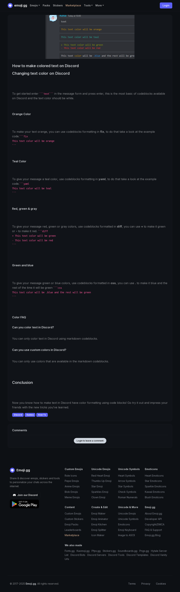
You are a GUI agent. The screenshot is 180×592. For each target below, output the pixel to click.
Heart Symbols (126, 475)
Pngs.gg (144, 550)
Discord (18, 414)
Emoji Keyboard (127, 529)
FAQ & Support (153, 529)
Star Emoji (97, 486)
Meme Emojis (72, 497)
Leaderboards (73, 529)
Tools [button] (87, 5)
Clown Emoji (98, 497)
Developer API (153, 518)
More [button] (98, 5)
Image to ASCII (126, 535)
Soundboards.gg (127, 550)
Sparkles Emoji (99, 491)
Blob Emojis (71, 491)
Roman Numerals (127, 497)
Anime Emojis (72, 486)
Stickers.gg (109, 550)
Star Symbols (125, 486)
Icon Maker (97, 535)
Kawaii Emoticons (155, 491)
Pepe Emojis (72, 480)
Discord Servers (96, 554)
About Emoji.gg (153, 513)
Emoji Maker (98, 513)
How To (42, 414)
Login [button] (166, 5)
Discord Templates (137, 554)
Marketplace (73, 5)
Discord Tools (116, 554)
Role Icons (71, 475)
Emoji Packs (71, 524)
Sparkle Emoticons (155, 486)
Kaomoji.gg (83, 550)
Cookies (161, 583)
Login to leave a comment (90, 440)
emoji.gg (20, 5)
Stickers (58, 5)
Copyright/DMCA (154, 524)
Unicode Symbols (128, 518)
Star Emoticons (153, 480)
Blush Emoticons (154, 497)
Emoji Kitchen (99, 524)
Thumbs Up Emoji (101, 480)
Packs (46, 5)
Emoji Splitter (98, 529)
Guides (30, 414)
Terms (132, 583)
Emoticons (124, 524)
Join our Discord (27, 494)
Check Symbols (127, 491)
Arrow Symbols (127, 480)
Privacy (145, 583)
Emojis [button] (34, 5)
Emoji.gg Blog (152, 535)
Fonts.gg (70, 550)
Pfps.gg (96, 550)
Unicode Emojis (127, 513)
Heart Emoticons (154, 475)
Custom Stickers (74, 518)
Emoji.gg (23, 470)
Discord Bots (77, 554)
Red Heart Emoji (100, 475)
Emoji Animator (99, 518)
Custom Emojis (73, 513)
